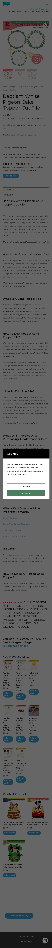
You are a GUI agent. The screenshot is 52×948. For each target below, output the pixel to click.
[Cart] (45, 940)
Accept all (26, 493)
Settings (26, 486)
